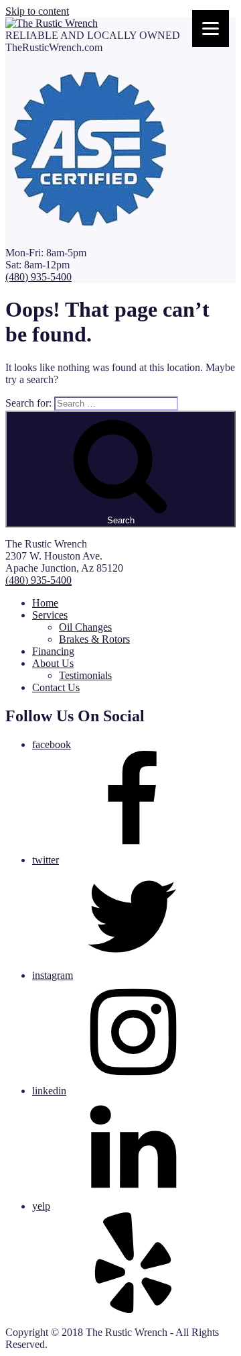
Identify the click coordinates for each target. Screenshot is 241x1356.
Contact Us (56, 687)
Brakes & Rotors (94, 639)
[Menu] (210, 28)
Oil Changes (85, 627)
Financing (53, 651)
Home (45, 603)
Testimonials (85, 675)
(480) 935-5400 (38, 276)
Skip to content (37, 11)
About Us (53, 663)
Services (50, 615)
